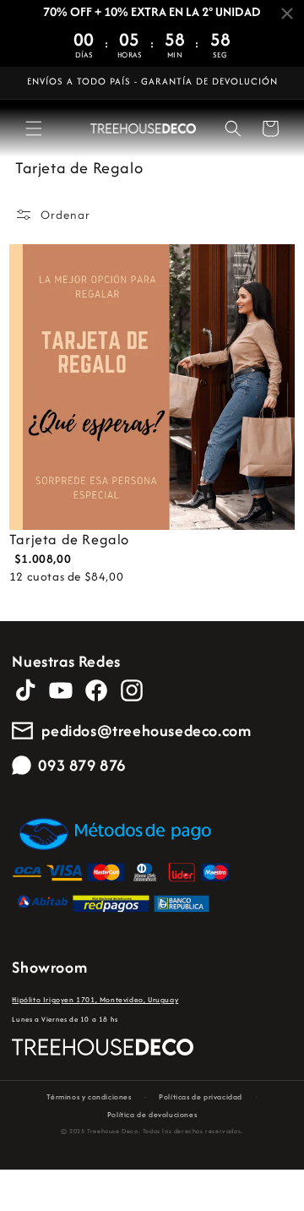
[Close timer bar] (287, 13)
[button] (33, 128)
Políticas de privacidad (200, 1096)
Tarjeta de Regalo (69, 539)
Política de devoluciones (152, 1114)
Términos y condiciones (88, 1096)
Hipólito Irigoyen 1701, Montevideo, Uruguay (95, 999)
